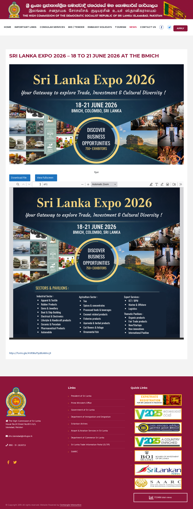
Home (7, 27)
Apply (180, 28)
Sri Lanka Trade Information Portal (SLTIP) (90, 444)
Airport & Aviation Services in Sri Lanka (89, 431)
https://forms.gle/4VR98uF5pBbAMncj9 (30, 353)
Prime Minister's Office (81, 403)
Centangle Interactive (70, 505)
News (133, 27)
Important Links (25, 27)
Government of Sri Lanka (83, 410)
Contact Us (148, 27)
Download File (19, 178)
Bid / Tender (76, 27)
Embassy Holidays (100, 27)
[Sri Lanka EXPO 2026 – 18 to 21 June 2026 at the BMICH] (96, 114)
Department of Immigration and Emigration (91, 417)
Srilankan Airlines (79, 424)
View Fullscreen (45, 178)
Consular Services (52, 27)
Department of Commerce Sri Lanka (87, 437)
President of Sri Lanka (81, 396)
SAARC (74, 451)
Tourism (120, 27)
